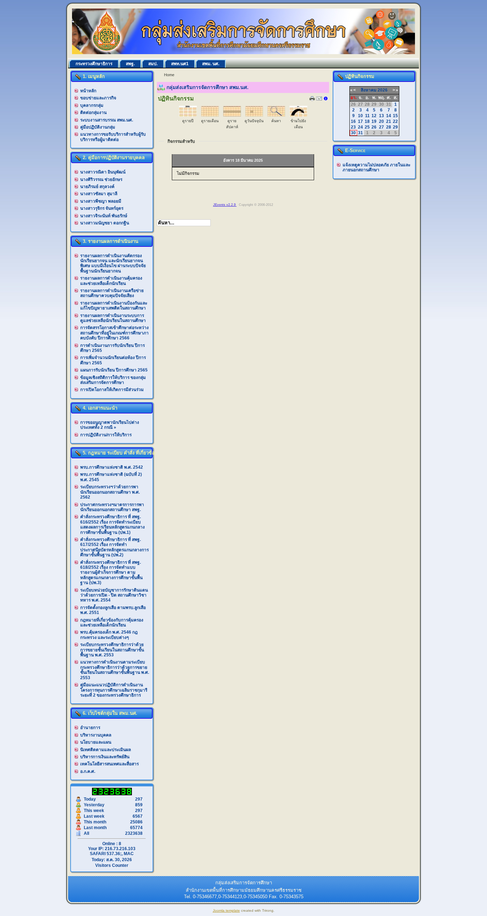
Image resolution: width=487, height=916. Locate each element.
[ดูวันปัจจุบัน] (254, 115)
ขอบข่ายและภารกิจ (98, 97)
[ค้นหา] (276, 115)
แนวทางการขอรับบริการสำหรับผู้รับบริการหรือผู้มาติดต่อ (113, 137)
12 (373, 115)
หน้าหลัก (88, 90)
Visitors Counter (111, 865)
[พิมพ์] (312, 99)
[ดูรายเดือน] (210, 115)
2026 (383, 90)
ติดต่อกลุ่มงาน (93, 112)
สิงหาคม (368, 90)
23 (353, 127)
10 (360, 115)
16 (353, 121)
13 (381, 115)
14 (388, 115)
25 (367, 127)
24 (360, 127)
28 (388, 127)
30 (353, 132)
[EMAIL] (319, 100)
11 (367, 115)
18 (367, 121)
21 (388, 121)
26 (373, 127)
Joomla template (226, 910)
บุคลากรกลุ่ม (91, 105)
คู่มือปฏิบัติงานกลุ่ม (97, 127)
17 (360, 121)
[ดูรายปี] (188, 115)
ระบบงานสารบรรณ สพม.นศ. (106, 120)
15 (395, 115)
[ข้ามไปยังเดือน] (298, 115)
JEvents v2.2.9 (225, 205)
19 (373, 121)
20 (381, 121)
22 (395, 121)
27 (381, 127)
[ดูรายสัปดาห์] (232, 115)
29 (395, 127)
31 (360, 132)
